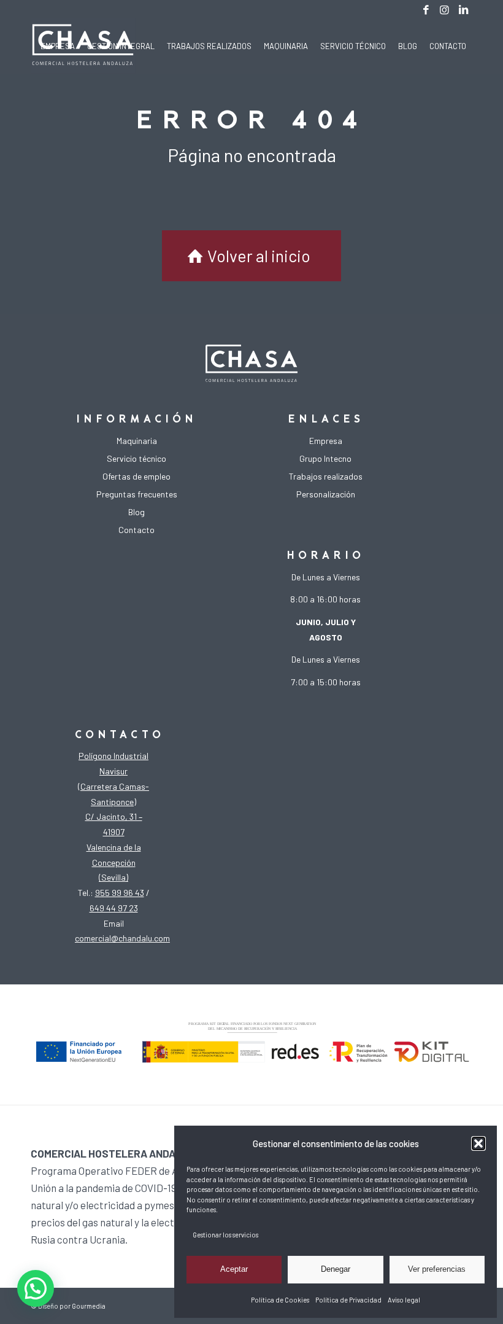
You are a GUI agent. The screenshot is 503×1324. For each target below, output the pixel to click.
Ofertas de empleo (136, 476)
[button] (478, 1143)
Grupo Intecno (325, 458)
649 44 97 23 (114, 908)
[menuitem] (57, 46)
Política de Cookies (280, 1300)
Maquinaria (137, 440)
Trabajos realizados (326, 476)
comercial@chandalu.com (122, 938)
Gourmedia (89, 1306)
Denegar (335, 1269)
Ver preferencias (437, 1269)
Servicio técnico (136, 458)
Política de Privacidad (348, 1300)
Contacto (136, 529)
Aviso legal (404, 1300)
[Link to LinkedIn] (463, 9)
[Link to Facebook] (426, 9)
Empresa (325, 440)
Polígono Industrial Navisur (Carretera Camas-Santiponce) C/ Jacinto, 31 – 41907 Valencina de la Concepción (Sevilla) (113, 816)
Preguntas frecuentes (136, 494)
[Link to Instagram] (444, 9)
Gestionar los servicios (225, 1235)
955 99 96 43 (119, 892)
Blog (136, 512)
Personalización (325, 494)
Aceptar (234, 1269)
